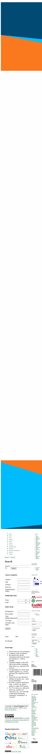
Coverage (8, 620)
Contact (11, 554)
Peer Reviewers (38, 556)
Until (6, 602)
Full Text (8, 587)
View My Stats (16, 751)
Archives (11, 544)
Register (11, 539)
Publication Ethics (38, 548)
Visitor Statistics (37, 558)
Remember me (37, 628)
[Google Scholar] (10, 735)
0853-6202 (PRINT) (11, 708)
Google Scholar (37, 569)
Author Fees (37, 540)
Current (10, 543)
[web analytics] (8, 751)
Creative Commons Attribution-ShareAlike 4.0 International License (17, 720)
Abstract (8, 584)
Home (10, 533)
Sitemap (11, 552)
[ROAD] (10, 748)
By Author (37, 651)
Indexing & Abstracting (14, 550)
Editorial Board (37, 553)
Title (6, 582)
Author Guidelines (38, 538)
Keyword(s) (9, 614)
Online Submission (38, 542)
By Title (37, 653)
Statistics (11, 548)
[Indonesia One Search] (22, 740)
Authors (7, 579)
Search (10, 541)
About (10, 535)
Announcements (12, 546)
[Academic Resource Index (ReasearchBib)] (23, 748)
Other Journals (37, 656)
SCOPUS (38, 567)
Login (10, 537)
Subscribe (38, 614)
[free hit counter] (35, 742)
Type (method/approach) (11, 617)
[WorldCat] (22, 743)
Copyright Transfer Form (38, 545)
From (7, 600)
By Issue (37, 649)
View (37, 613)
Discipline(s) (9, 611)
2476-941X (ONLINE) (16, 709)
